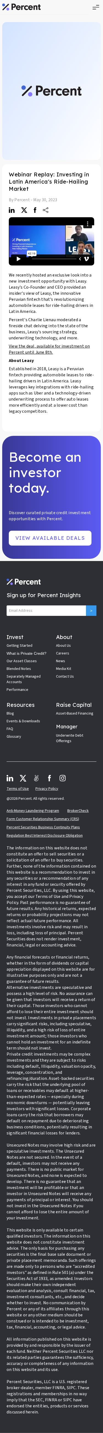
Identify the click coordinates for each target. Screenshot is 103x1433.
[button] (96, 7)
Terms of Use (18, 788)
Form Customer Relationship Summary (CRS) (43, 819)
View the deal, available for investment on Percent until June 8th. (49, 349)
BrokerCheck (78, 811)
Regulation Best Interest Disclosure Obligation (45, 835)
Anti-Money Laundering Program (33, 811)
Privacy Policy (46, 788)
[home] (21, 7)
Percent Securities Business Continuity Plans (43, 827)
